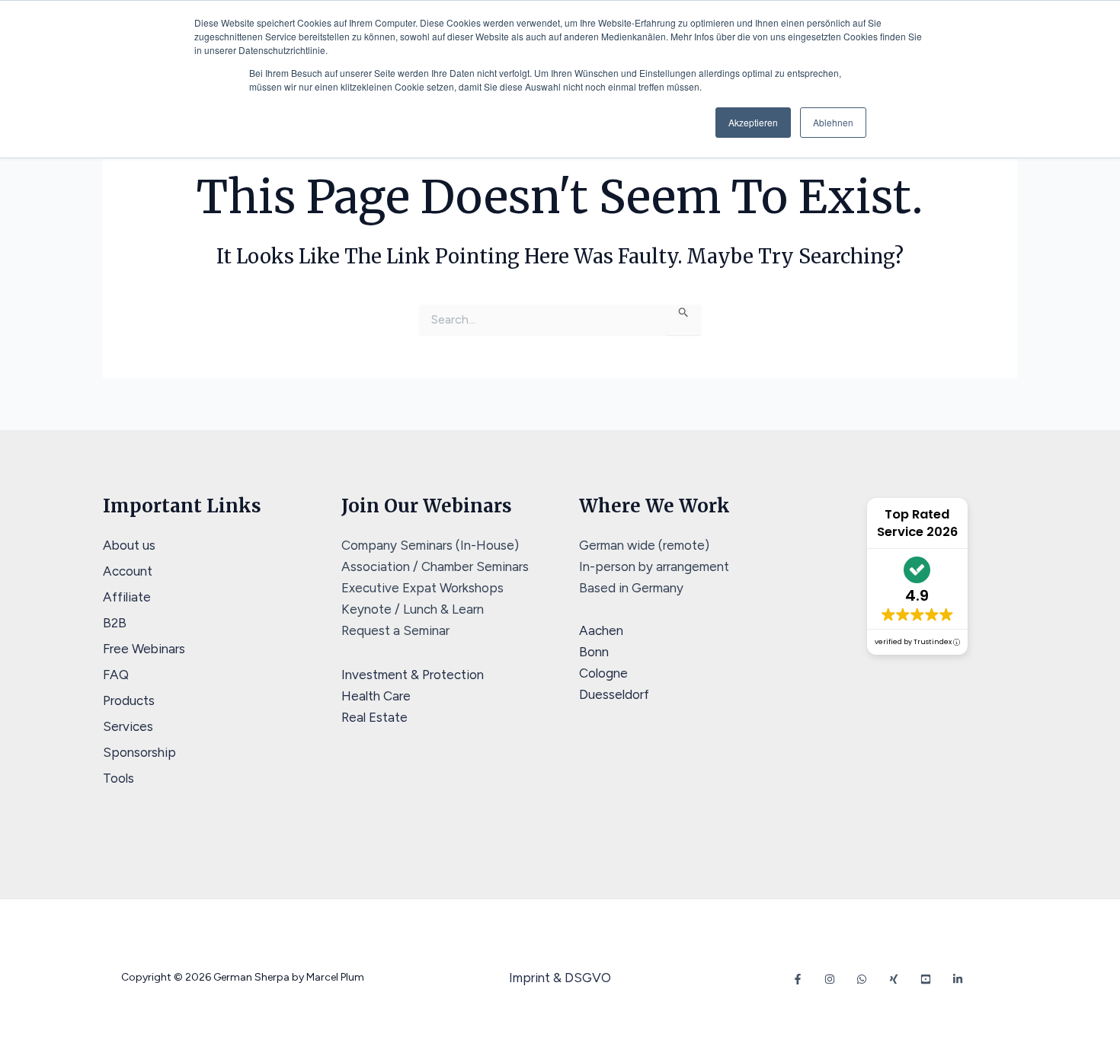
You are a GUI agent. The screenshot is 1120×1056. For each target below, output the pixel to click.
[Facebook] (798, 979)
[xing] (894, 979)
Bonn (594, 651)
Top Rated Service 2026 (917, 523)
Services (128, 726)
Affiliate (127, 597)
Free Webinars (144, 648)
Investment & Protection (412, 674)
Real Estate (374, 717)
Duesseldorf (614, 694)
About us (129, 545)
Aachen (601, 630)
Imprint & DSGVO (560, 977)
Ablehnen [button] (833, 122)
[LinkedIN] (958, 979)
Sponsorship (139, 752)
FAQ (116, 674)
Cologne (603, 673)
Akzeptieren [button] (753, 122)
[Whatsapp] (862, 979)
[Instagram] (830, 979)
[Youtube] (926, 979)
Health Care (376, 695)
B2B (114, 622)
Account (127, 571)
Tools (118, 778)
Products (129, 700)
